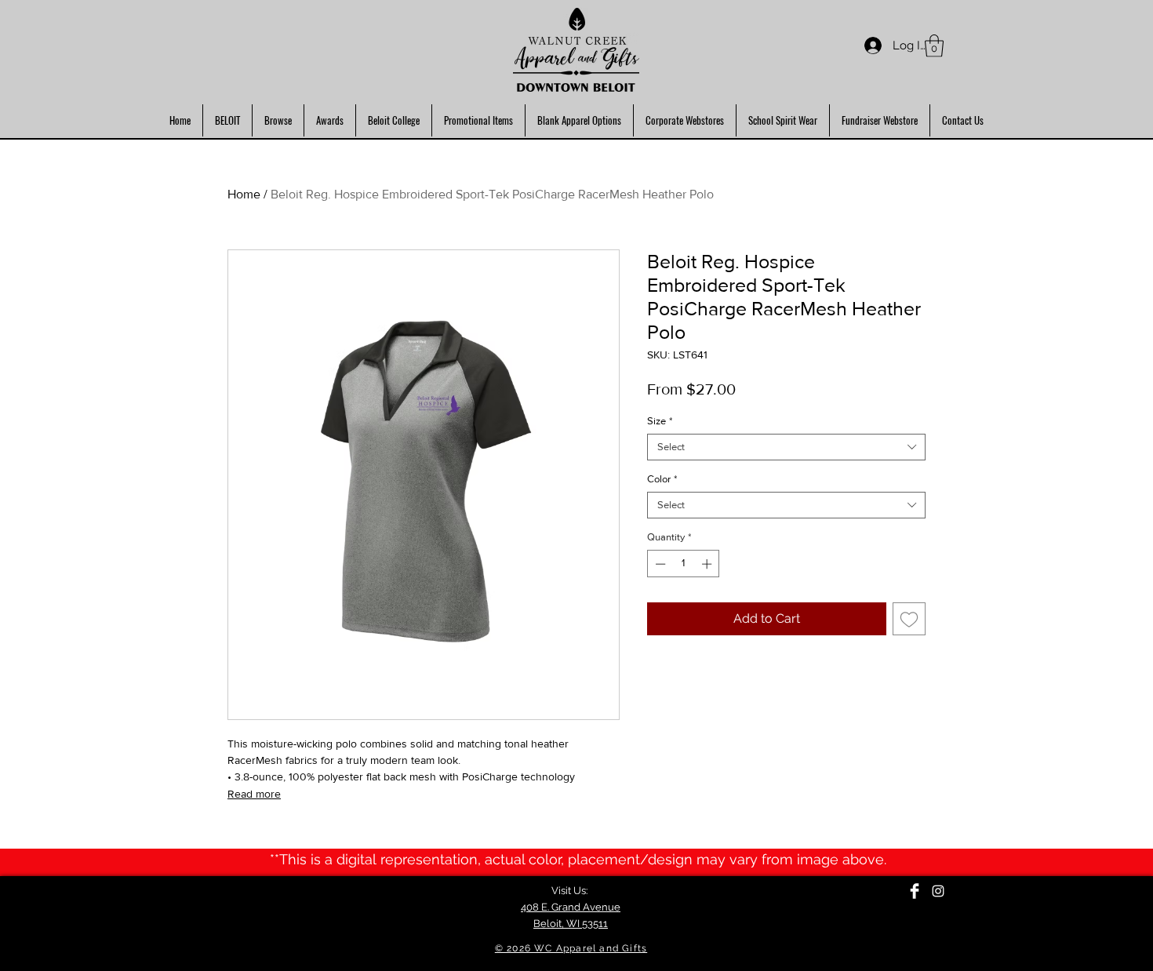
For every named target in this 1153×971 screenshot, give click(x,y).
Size (659, 421)
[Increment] (708, 564)
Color (662, 479)
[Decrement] (658, 564)
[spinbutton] (683, 564)
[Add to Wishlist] (909, 618)
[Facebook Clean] (914, 891)
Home (243, 194)
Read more (254, 793)
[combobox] (786, 447)
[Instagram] (938, 891)
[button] (934, 46)
